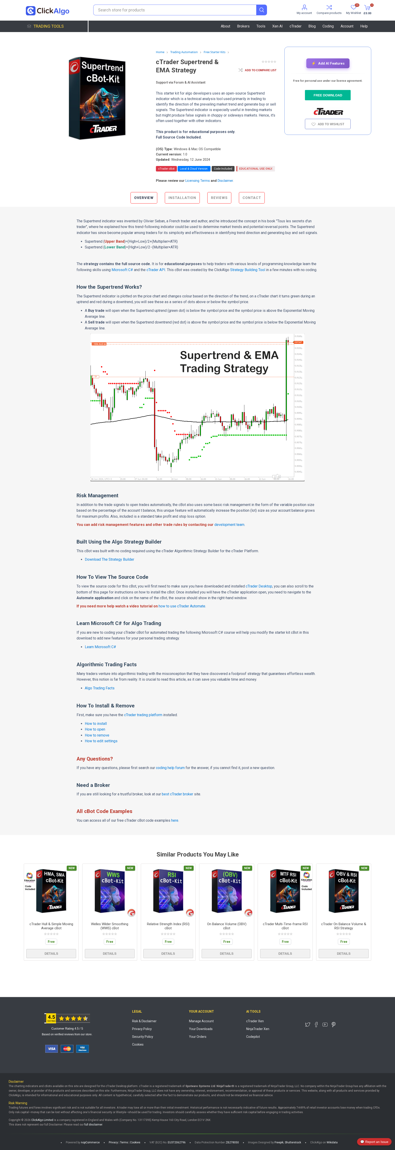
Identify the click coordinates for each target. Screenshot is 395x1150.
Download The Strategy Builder (109, 559)
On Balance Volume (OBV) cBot (226, 926)
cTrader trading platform (143, 715)
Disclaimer (225, 181)
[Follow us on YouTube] (325, 1024)
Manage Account (201, 1021)
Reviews (219, 198)
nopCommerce (90, 1142)
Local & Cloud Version (194, 168)
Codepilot (253, 1037)
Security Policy (142, 1037)
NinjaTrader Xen (257, 1029)
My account (304, 13)
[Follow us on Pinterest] (333, 1024)
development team (229, 524)
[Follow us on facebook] (316, 1024)
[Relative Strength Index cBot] (168, 891)
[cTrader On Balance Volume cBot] (226, 891)
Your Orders (197, 1037)
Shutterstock (293, 1142)
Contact (252, 198)
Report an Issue (374, 1142)
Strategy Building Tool (247, 270)
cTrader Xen (255, 1021)
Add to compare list (260, 70)
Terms (124, 1142)
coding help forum (170, 768)
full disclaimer (93, 1124)
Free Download (328, 95)
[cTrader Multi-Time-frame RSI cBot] (285, 891)
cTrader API (156, 270)
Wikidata (332, 1142)
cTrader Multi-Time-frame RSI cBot (285, 926)
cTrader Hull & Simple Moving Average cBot (51, 926)
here (174, 820)
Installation (182, 198)
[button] (328, 63)
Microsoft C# (122, 270)
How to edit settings (101, 741)
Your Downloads (201, 1029)
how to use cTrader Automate (182, 606)
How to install (96, 723)
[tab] (144, 198)
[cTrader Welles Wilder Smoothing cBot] (110, 891)
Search (261, 10)
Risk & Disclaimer (144, 1021)
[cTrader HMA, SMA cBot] (51, 891)
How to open (95, 729)
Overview (144, 198)
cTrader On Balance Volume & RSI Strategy (343, 926)
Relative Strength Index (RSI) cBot (168, 926)
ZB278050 (232, 1142)
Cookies (138, 1044)
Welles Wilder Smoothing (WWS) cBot (109, 926)
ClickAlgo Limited (42, 1120)
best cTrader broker (177, 794)
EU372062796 (177, 1142)
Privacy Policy (142, 1029)
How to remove (97, 735)
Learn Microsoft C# (100, 647)
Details (51, 953)
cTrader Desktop (259, 586)
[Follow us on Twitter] (307, 1024)
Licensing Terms (197, 181)
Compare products (329, 13)
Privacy (113, 1142)
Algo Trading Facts (100, 688)
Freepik (279, 1142)
